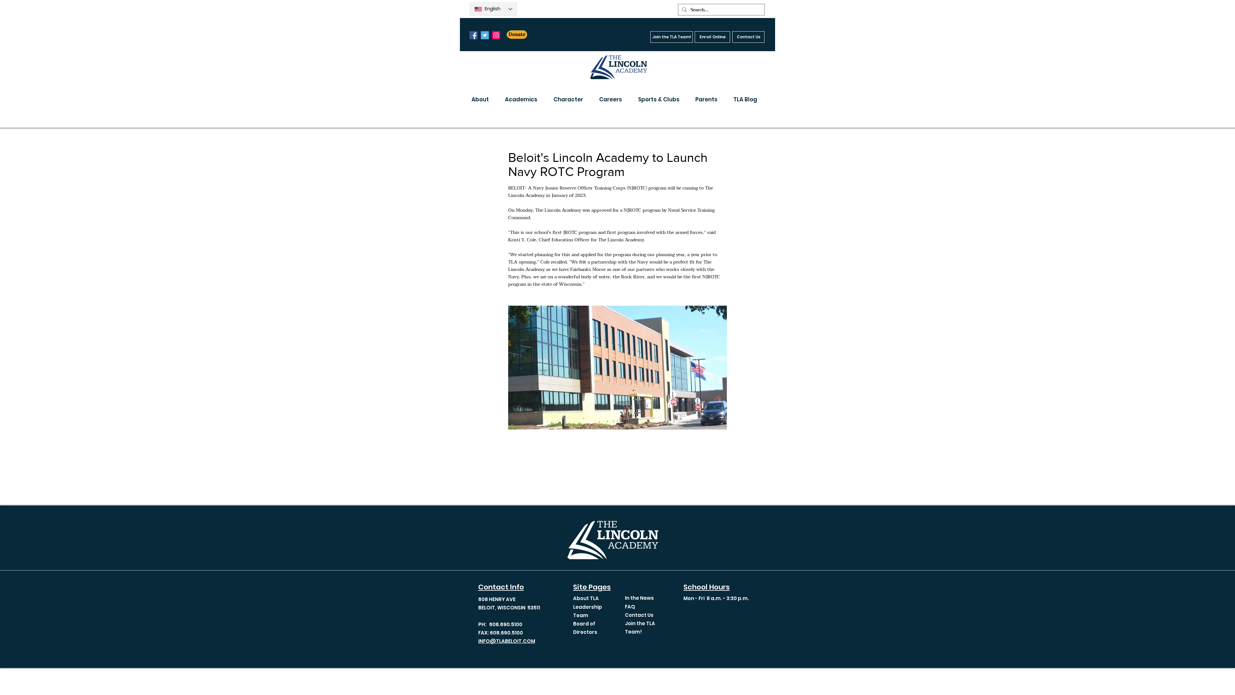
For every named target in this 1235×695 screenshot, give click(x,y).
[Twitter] (485, 35)
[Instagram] (496, 35)
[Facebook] (474, 35)
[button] (483, 99)
